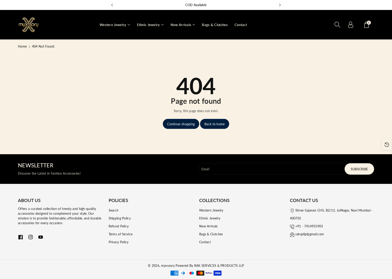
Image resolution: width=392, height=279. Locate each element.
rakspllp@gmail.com (309, 234)
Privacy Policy (119, 242)
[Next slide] (280, 5)
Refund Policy (119, 226)
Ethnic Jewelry (209, 218)
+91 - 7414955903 (309, 226)
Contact (205, 242)
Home (22, 46)
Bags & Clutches (211, 234)
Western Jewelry (211, 210)
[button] (115, 24)
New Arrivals (208, 226)
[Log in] (350, 25)
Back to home (214, 124)
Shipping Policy (120, 218)
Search (114, 210)
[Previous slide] (112, 5)
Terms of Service (121, 234)
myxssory (168, 265)
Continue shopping (181, 124)
